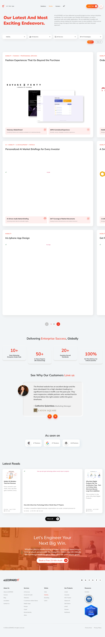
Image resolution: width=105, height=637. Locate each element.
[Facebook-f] (96, 580)
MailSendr (67, 612)
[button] (50, 416)
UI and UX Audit (28, 595)
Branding (46, 597)
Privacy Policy (97, 627)
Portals (26, 606)
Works (51, 6)
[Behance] (93, 580)
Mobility (46, 595)
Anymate (66, 595)
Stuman (66, 609)
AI (63, 6)
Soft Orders (67, 603)
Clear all (99, 42)
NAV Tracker (67, 597)
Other (25, 615)
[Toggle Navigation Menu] (101, 6)
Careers (58, 6)
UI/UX (45, 600)
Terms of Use (88, 627)
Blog (5, 597)
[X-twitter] (100, 580)
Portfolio (87, 592)
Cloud (25, 609)
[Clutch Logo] (82, 580)
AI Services (27, 592)
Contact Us (6, 603)
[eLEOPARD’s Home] (3, 6)
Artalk (66, 592)
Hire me (91, 614)
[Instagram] (89, 580)
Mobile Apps (27, 603)
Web (45, 592)
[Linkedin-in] (85, 580)
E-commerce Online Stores (31, 600)
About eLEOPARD (8, 592)
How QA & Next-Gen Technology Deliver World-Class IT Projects (44, 505)
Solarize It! (67, 600)
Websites (26, 597)
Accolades (6, 600)
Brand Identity (28, 612)
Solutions (43, 6)
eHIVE (66, 606)
